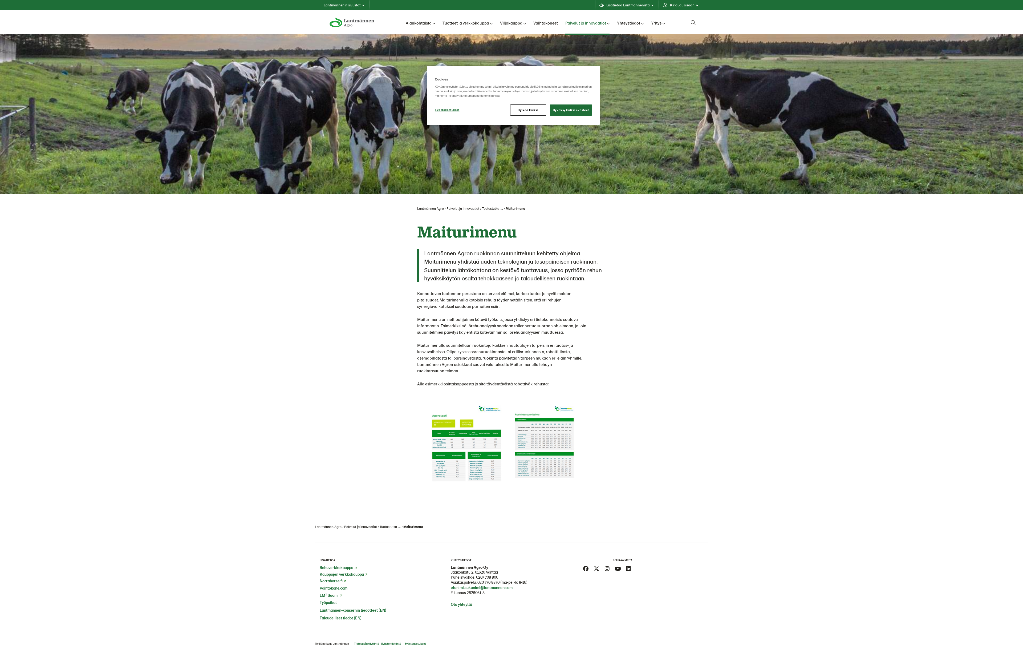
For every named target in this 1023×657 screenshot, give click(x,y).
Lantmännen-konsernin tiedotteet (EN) (353, 610)
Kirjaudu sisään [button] (682, 5)
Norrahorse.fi (331, 580)
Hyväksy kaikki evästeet (571, 110)
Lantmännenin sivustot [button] (342, 5)
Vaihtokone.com (333, 588)
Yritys (656, 22)
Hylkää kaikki (528, 110)
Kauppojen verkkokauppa (342, 574)
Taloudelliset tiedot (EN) (341, 617)
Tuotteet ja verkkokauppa (466, 22)
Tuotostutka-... (492, 208)
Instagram (607, 568)
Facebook (586, 568)
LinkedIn (628, 568)
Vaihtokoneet (545, 22)
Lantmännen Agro (430, 208)
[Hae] (693, 23)
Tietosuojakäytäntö (366, 643)
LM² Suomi (329, 595)
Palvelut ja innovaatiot (585, 22)
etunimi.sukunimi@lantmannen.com (482, 587)
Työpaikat (328, 602)
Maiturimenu (515, 208)
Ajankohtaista (419, 22)
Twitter (596, 568)
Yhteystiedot (628, 22)
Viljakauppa (511, 22)
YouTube (618, 568)
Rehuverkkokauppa (336, 567)
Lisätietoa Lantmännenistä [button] (628, 5)
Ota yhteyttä (461, 604)
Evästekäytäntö (391, 643)
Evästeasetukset (447, 109)
